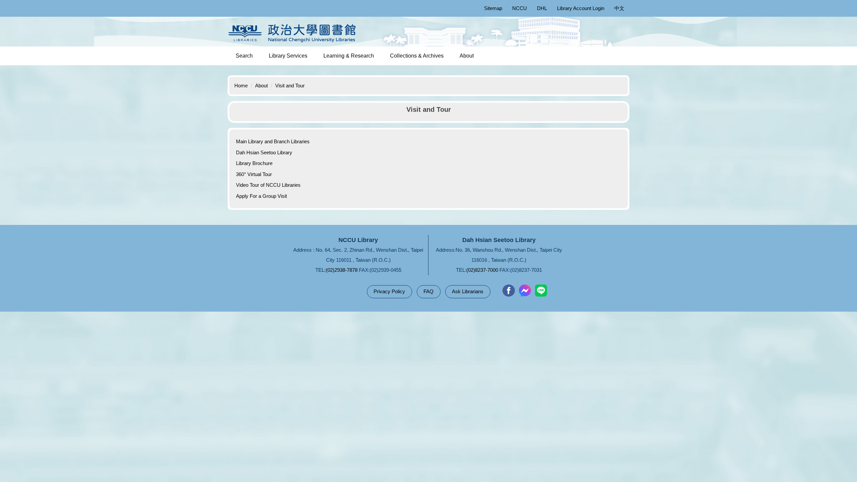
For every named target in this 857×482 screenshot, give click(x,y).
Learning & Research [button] (348, 56)
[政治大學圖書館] (294, 33)
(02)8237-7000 (482, 270)
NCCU (519, 8)
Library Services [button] (288, 56)
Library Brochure (254, 163)
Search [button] (244, 56)
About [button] (467, 56)
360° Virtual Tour (254, 174)
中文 (619, 8)
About (261, 85)
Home (241, 85)
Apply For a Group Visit (261, 196)
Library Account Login (580, 8)
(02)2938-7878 (342, 270)
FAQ (428, 291)
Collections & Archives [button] (417, 56)
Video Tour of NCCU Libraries (268, 185)
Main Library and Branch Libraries (273, 141)
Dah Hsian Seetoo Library (264, 152)
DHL (542, 8)
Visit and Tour (290, 85)
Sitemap (493, 8)
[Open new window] (508, 291)
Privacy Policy (389, 291)
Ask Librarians (467, 291)
